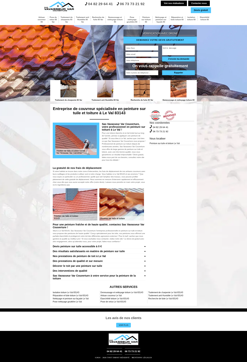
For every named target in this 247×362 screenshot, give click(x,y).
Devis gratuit (201, 10)
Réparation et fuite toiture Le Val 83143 (70, 295)
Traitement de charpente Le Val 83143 (165, 292)
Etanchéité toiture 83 (204, 18)
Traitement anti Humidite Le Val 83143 (165, 295)
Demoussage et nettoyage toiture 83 (115, 19)
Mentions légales (142, 358)
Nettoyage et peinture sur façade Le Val (71, 298)
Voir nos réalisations (174, 3)
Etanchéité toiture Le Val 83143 (114, 298)
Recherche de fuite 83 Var (98, 18)
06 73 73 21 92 (132, 4)
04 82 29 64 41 (100, 4)
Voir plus (123, 325)
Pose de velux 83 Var (53, 19)
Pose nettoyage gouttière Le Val (67, 302)
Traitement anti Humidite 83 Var (82, 19)
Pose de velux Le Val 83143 (113, 302)
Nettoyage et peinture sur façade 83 (160, 19)
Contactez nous (199, 3)
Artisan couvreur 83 (42, 19)
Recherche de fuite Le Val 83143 (163, 298)
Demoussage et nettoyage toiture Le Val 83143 (121, 292)
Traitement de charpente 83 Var (67, 19)
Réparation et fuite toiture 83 (177, 18)
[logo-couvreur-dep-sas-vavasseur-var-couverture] (59, 6)
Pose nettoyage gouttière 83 (132, 19)
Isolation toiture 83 (191, 18)
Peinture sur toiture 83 (146, 19)
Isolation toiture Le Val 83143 (66, 292)
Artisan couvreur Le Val (111, 295)
